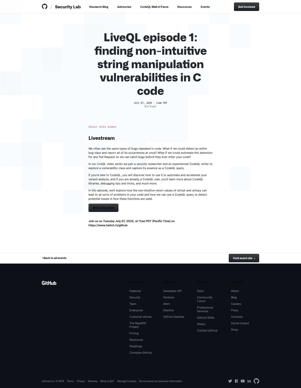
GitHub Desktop (173, 316)
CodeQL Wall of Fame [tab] (154, 6)
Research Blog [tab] (98, 6)
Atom (166, 303)
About (235, 290)
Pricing (134, 333)
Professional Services (205, 309)
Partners (168, 297)
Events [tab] (205, 6)
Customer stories (140, 316)
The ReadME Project (137, 324)
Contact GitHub (207, 330)
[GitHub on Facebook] (236, 381)
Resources (184, 6)
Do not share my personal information (160, 381)
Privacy (81, 381)
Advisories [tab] (124, 6)
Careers (236, 303)
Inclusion (237, 316)
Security (134, 297)
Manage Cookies (126, 381)
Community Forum (204, 299)
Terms (70, 381)
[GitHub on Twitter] (230, 381)
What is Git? (107, 381)
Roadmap (135, 346)
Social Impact (240, 323)
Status (201, 324)
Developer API (172, 290)
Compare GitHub (140, 352)
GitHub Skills (205, 317)
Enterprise (136, 310)
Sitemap (93, 381)
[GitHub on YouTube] (243, 381)
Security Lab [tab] (68, 6)
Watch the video (103, 207)
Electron (168, 310)
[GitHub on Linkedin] (249, 381)
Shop (234, 329)
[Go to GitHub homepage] (49, 284)
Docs (200, 290)
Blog (234, 297)
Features (135, 290)
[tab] (45, 7)
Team (132, 303)
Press (234, 310)
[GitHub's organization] (256, 381)
